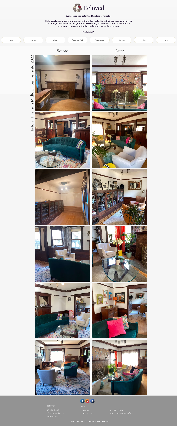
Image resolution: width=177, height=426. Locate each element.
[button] (77, 40)
